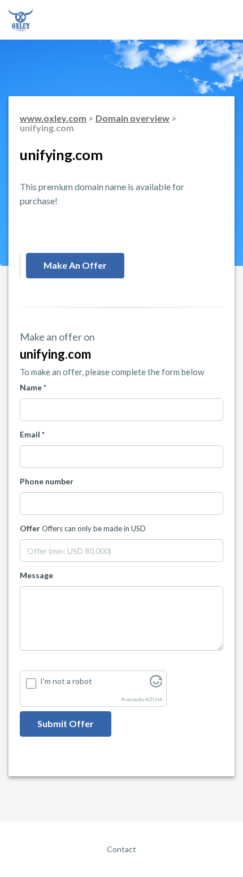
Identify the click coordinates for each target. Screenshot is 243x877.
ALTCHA (153, 699)
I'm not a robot (66, 681)
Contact (121, 849)
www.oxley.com (53, 118)
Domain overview (133, 118)
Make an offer (75, 265)
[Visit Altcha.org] (156, 684)
